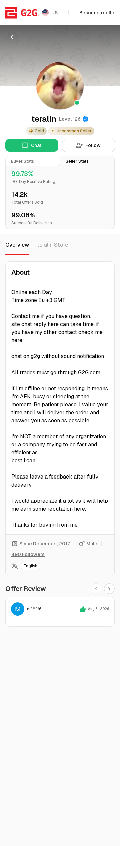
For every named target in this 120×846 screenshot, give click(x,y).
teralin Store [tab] (52, 244)
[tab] (32, 161)
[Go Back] (11, 37)
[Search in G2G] (25, 12)
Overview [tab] (17, 244)
